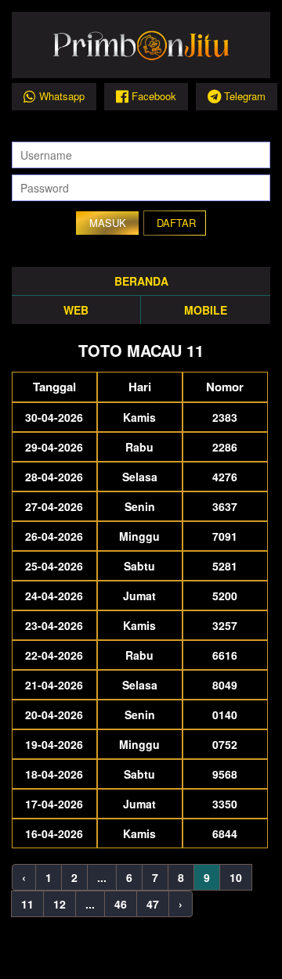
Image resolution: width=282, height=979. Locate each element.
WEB (76, 310)
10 (236, 877)
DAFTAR (176, 222)
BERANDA (141, 281)
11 (27, 904)
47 (152, 904)
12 (59, 904)
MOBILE (205, 310)
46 (120, 904)
